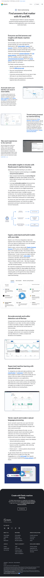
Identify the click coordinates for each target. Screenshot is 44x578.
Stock (31, 540)
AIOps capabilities (5, 98)
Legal (16, 546)
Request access (18, 538)
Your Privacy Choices (14, 573)
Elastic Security (35, 120)
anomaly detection (24, 53)
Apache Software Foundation (10, 571)
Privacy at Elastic (18, 550)
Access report (22, 1)
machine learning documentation (28, 501)
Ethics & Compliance (19, 553)
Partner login (17, 537)
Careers (5, 546)
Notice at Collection (7, 573)
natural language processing (16, 58)
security (10, 48)
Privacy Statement (17, 562)
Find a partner (18, 535)
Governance (32, 537)
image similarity (29, 458)
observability (21, 46)
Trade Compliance (18, 551)
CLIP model (23, 456)
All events (32, 551)
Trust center (17, 548)
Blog (5, 538)
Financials (32, 538)
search (28, 46)
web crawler (27, 256)
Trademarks (6, 562)
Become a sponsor (34, 550)
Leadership (6, 537)
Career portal (6, 548)
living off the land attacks (32, 130)
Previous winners (33, 546)
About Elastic (6, 535)
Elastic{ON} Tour (33, 548)
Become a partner (18, 540)
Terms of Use (10, 562)
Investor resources (34, 535)
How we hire (6, 550)
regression (20, 373)
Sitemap (5, 563)
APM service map (19, 68)
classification (11, 373)
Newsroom (6, 540)
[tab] (12, 280)
